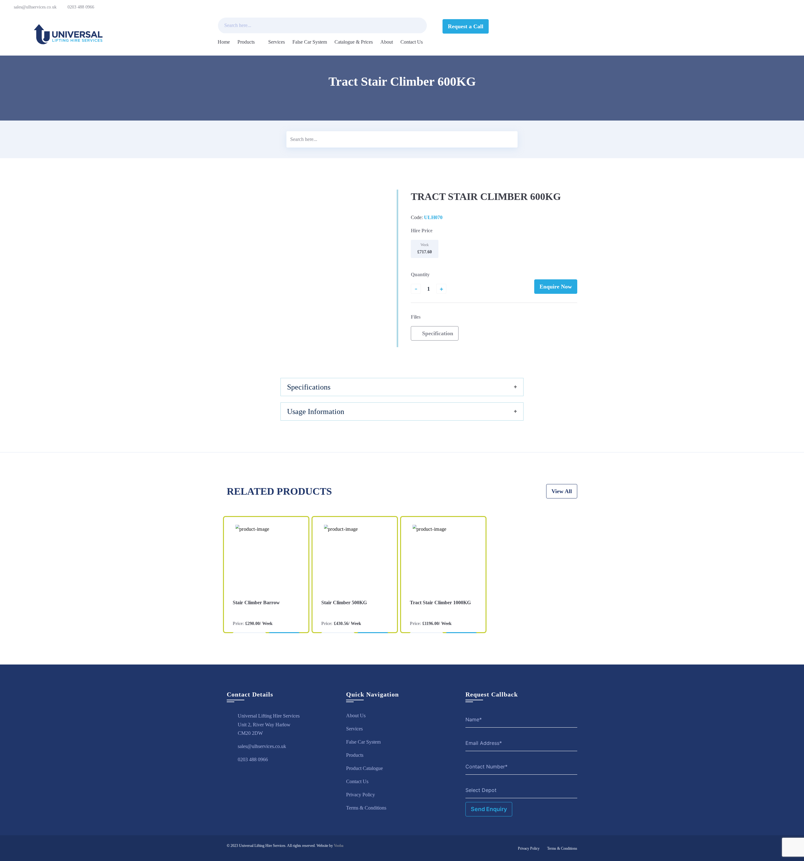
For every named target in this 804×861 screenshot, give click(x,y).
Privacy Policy (360, 794)
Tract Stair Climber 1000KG (440, 602)
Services (276, 42)
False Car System (309, 42)
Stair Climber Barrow (256, 602)
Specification (437, 333)
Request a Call (465, 26)
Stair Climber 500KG (344, 602)
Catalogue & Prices (353, 42)
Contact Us (411, 42)
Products (246, 42)
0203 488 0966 (81, 7)
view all (561, 491)
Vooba (338, 845)
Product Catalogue (364, 768)
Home (224, 42)
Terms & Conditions (366, 807)
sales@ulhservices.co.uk (35, 7)
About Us (356, 715)
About (386, 42)
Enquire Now (556, 286)
